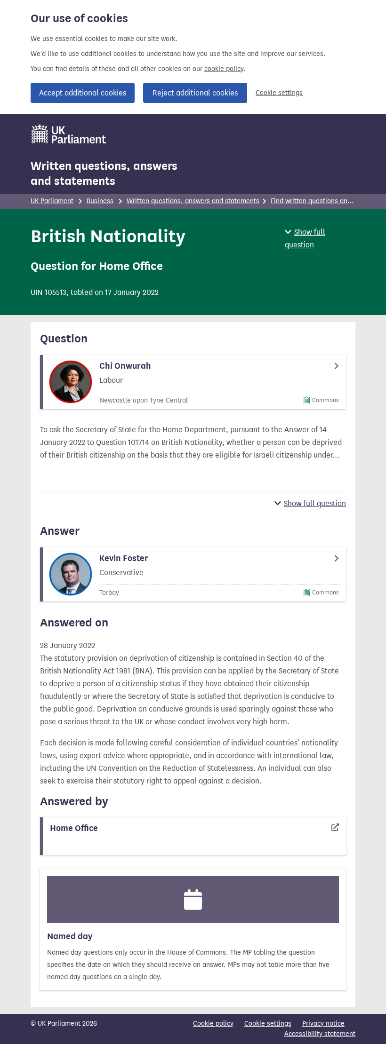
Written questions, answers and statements (104, 173)
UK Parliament (52, 201)
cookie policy (223, 69)
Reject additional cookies (195, 92)
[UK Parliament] (69, 134)
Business (100, 201)
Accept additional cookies (82, 92)
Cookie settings (279, 93)
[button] (320, 238)
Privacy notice (323, 1024)
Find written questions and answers (324, 201)
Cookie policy (213, 1024)
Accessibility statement (319, 1034)
